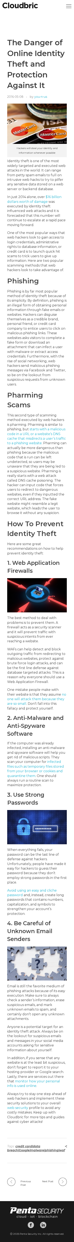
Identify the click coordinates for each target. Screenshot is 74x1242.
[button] (69, 7)
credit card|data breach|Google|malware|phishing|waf (36, 1148)
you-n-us (40, 97)
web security (17, 1108)
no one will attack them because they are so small (36, 699)
